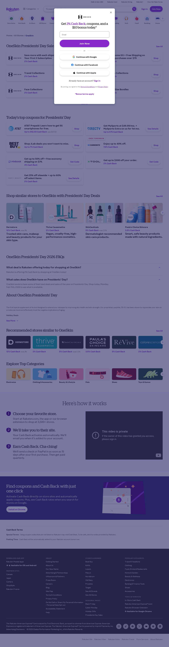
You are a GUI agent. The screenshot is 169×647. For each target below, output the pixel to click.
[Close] (111, 12)
